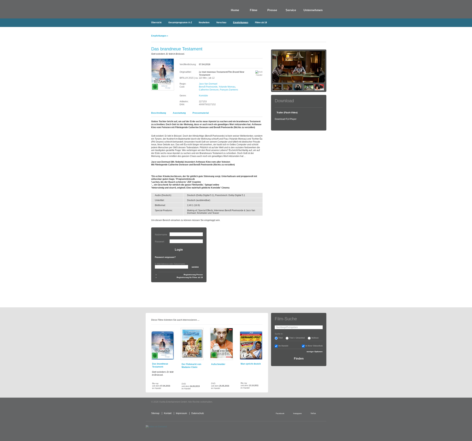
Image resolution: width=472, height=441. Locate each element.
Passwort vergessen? (165, 257)
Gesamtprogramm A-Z (180, 22)
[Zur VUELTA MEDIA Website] (299, 402)
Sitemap (155, 413)
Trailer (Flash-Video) (287, 112)
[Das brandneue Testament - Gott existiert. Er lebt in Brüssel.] (162, 345)
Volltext (315, 338)
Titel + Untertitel (297, 338)
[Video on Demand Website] (163, 430)
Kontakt (167, 413)
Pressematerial (200, 113)
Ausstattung (179, 113)
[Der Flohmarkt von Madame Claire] (192, 344)
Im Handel (283, 346)
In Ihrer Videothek (314, 346)
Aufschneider (218, 364)
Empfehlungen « (159, 36)
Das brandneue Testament (160, 365)
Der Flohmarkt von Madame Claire (191, 365)
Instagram (297, 413)
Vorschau (221, 22)
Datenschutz (197, 413)
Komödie (203, 95)
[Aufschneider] (221, 344)
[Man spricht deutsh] (251, 345)
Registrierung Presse (193, 275)
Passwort (159, 241)
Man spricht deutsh (251, 364)
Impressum (181, 413)
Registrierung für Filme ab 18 (190, 277)
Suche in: (279, 334)
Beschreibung (158, 113)
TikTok (313, 413)
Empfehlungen (240, 22)
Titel (280, 338)
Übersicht (156, 22)
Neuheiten (204, 22)
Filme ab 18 (261, 22)
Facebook (280, 413)
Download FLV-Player (285, 119)
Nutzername (161, 234)
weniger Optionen (314, 352)
